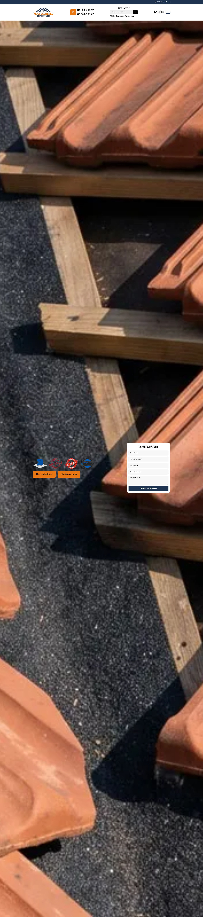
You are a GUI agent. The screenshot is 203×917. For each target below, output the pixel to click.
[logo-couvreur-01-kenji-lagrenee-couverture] (43, 12)
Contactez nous (69, 474)
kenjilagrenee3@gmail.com (123, 16)
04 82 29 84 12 (85, 10)
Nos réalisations (44, 474)
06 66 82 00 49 (85, 14)
